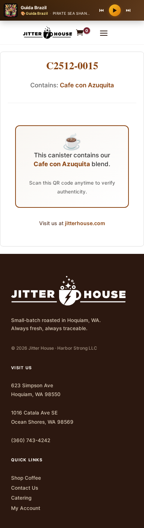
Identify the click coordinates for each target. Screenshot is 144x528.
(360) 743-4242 (30, 440)
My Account (25, 508)
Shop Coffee (26, 478)
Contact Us (24, 488)
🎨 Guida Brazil (34, 13)
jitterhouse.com (85, 223)
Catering (21, 498)
